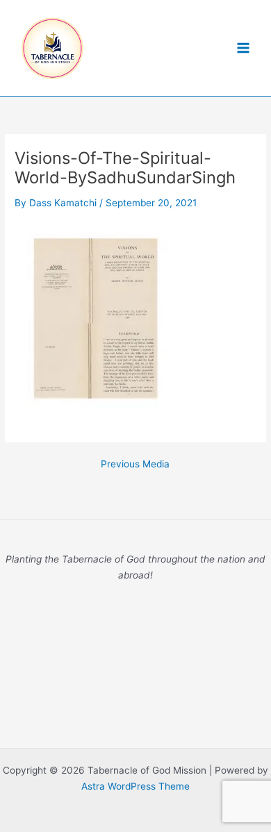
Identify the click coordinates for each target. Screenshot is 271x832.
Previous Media (135, 464)
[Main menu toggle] (243, 48)
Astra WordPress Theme (135, 786)
